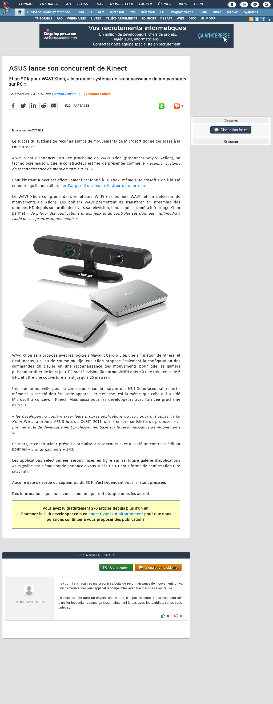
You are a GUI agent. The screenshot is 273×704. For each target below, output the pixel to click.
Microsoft (117, 12)
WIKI (180, 18)
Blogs (82, 4)
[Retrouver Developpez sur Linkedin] (268, 19)
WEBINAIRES (77, 18)
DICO (192, 18)
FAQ (67, 4)
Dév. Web (148, 12)
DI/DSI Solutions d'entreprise (48, 12)
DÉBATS (166, 18)
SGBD (203, 12)
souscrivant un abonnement (116, 514)
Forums (26, 4)
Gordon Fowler (63, 94)
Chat (99, 4)
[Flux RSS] (251, 19)
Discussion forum (233, 130)
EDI (163, 12)
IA (91, 12)
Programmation (182, 12)
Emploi (145, 4)
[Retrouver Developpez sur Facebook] (262, 19)
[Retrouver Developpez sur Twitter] (257, 19)
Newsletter (121, 4)
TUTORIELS (43, 18)
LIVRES (96, 18)
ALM (101, 12)
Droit (182, 4)
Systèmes (251, 12)
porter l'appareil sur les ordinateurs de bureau (99, 186)
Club (198, 4)
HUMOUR (208, 18)
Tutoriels (48, 4)
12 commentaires (97, 94)
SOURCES (148, 18)
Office (217, 12)
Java (132, 12)
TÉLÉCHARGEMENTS (121, 18)
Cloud (79, 12)
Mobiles (233, 12)
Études (164, 4)
